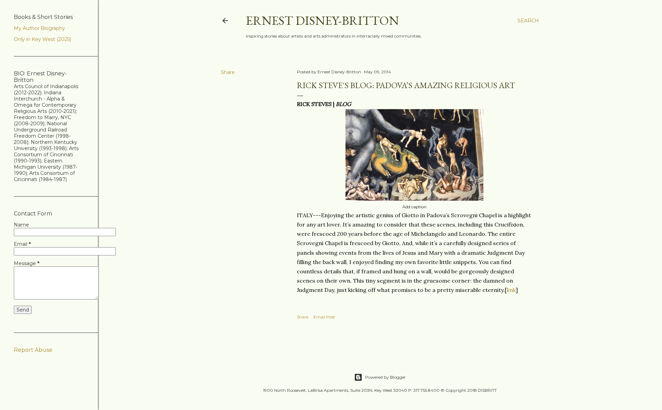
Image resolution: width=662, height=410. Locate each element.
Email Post (324, 316)
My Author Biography (39, 28)
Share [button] (228, 72)
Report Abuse (33, 350)
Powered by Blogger (385, 377)
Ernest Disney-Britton (322, 20)
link (511, 289)
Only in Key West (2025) (42, 39)
